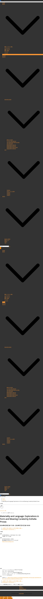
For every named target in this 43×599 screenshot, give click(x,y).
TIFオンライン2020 (11, 191)
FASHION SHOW (7, 99)
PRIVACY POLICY (22, 589)
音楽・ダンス (7, 49)
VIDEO (3, 196)
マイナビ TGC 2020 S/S (11, 141)
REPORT (4, 55)
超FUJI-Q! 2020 (10, 140)
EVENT (3, 54)
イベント (6, 53)
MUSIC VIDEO (7, 239)
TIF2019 (8, 192)
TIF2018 (8, 194)
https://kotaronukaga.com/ (8, 541)
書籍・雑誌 (6, 50)
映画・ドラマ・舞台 (8, 46)
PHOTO (3, 57)
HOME (3, 3)
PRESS (5, 241)
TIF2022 (8, 190)
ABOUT (20, 586)
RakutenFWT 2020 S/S (11, 145)
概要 (2, 531)
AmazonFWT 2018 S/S (11, 148)
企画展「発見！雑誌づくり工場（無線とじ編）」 (12, 528)
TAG (5, 243)
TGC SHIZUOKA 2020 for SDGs (13, 142)
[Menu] (0, 248)
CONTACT (21, 588)
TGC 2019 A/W (10, 143)
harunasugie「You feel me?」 (8, 529)
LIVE (5, 150)
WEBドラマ (6, 240)
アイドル (6, 52)
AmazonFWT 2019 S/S (11, 146)
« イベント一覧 (3, 510)
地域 (2, 503)
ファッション (7, 48)
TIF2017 (8, 195)
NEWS (3, 4)
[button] (22, 45)
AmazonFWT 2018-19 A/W (12, 147)
